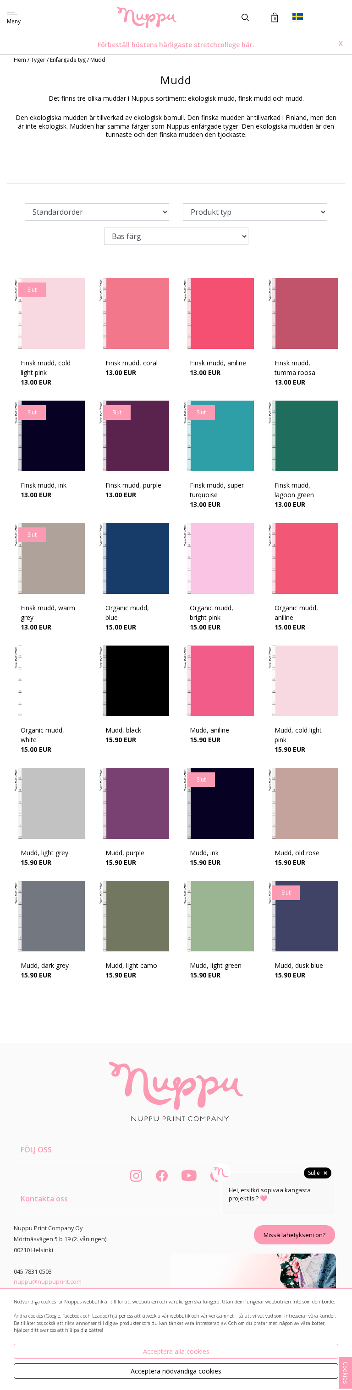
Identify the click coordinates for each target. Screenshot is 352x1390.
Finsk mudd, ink (43, 485)
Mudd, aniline (209, 730)
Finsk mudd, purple (133, 485)
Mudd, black (123, 730)
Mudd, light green (216, 965)
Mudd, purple (124, 852)
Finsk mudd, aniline (218, 362)
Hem (21, 60)
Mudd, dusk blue (299, 965)
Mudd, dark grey (45, 965)
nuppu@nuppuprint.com (48, 1281)
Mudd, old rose (297, 852)
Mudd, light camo (131, 965)
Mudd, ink (204, 852)
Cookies (345, 1373)
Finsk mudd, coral (131, 362)
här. (248, 44)
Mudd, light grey (44, 852)
